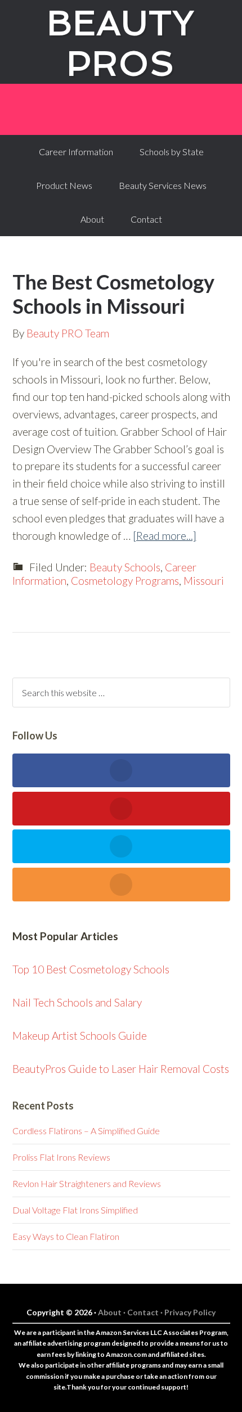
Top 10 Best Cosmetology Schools (90, 969)
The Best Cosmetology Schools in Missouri (113, 293)
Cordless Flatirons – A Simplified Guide (86, 1130)
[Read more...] (164, 535)
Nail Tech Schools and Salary (77, 1002)
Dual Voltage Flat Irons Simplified (75, 1210)
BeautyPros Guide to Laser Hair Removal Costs (120, 1068)
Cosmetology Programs (125, 580)
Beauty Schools (124, 567)
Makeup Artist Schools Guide (79, 1035)
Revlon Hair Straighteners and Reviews (86, 1183)
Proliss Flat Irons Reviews (61, 1157)
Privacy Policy (190, 1312)
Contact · (145, 1312)
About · (112, 1312)
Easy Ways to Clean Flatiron (65, 1236)
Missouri (203, 580)
